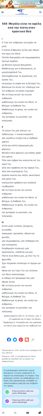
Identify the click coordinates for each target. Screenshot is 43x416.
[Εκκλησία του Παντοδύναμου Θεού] (21, 12)
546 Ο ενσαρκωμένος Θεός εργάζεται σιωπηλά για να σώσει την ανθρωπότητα (19, 359)
